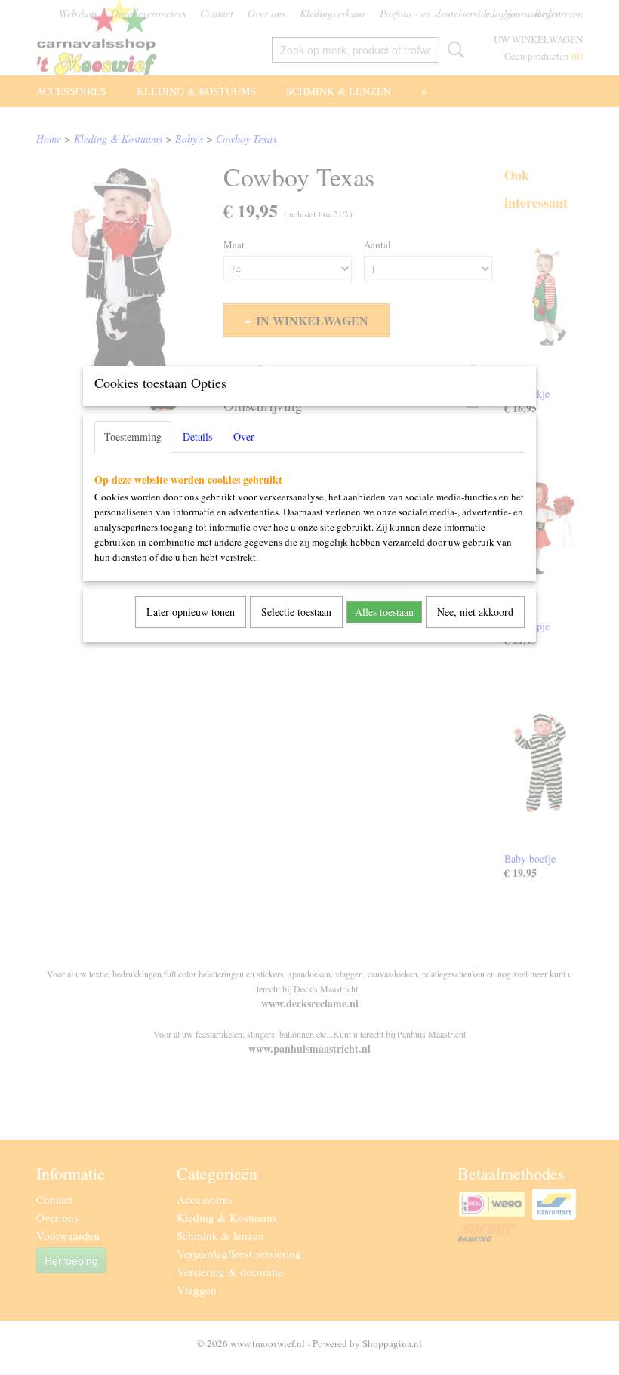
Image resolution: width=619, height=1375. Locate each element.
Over (243, 436)
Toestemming (133, 436)
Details (197, 436)
